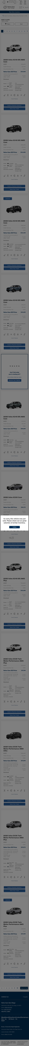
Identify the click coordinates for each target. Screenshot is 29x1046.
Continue (14, 527)
